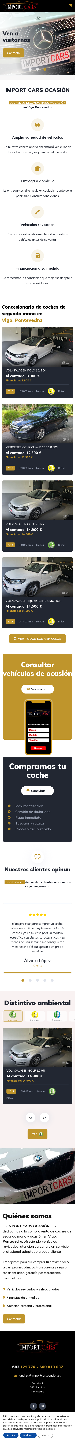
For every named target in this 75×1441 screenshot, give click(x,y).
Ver (35, 1134)
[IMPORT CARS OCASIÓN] (21, 6)
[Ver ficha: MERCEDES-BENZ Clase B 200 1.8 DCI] (37, 439)
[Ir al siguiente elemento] (44, 1117)
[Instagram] (42, 1406)
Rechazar (28, 1435)
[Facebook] (33, 1406)
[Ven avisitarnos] (37, 43)
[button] (30, 69)
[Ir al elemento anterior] (30, 1117)
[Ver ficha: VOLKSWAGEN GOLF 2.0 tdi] (37, 516)
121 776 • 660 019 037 (37, 1367)
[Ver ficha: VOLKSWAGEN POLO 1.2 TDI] (37, 362)
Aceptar (11, 1435)
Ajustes (45, 1435)
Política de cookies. (44, 1428)
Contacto (13, 53)
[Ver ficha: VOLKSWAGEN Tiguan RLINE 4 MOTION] (37, 593)
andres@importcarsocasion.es (40, 1375)
